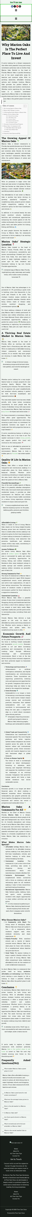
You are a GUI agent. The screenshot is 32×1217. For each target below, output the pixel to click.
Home (16, 1149)
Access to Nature (12, 119)
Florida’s (15, 453)
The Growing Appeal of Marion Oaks (12, 108)
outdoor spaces (14, 554)
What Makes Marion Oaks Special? (13, 127)
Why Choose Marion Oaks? (12, 129)
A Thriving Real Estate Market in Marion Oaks (15, 112)
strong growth (25, 438)
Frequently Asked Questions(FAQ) (12, 133)
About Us (16, 1151)
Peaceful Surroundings (13, 116)
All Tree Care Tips (16, 1153)
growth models (18, 644)
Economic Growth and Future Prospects (13, 124)
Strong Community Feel (13, 120)
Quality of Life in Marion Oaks (11, 114)
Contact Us (16, 1156)
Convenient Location (13, 122)
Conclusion (6, 131)
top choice (6, 411)
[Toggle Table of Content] (24, 106)
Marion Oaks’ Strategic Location (11, 110)
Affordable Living (12, 117)
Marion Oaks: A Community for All (12, 126)
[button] (16, 10)
